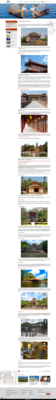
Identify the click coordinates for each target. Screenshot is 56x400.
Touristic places (10, 26)
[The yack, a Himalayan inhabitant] (8, 32)
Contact (39, 1)
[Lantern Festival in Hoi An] (8, 39)
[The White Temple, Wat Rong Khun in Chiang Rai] (23, 379)
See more (9, 29)
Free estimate (45, 1)
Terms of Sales (31, 393)
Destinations (26, 1)
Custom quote (23, 393)
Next (49, 379)
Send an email (24, 371)
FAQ (21, 394)
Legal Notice (30, 392)
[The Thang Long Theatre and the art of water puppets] (34, 379)
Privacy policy (31, 394)
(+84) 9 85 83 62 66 (23, 392)
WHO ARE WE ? (21, 1)
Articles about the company (11, 23)
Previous (19, 379)
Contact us (8, 395)
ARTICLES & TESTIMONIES (32, 1)
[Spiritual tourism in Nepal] (8, 46)
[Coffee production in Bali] (8, 36)
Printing (29, 371)
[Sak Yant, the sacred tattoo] (8, 42)
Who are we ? (8, 394)
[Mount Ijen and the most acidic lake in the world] (45, 379)
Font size (47, 22)
